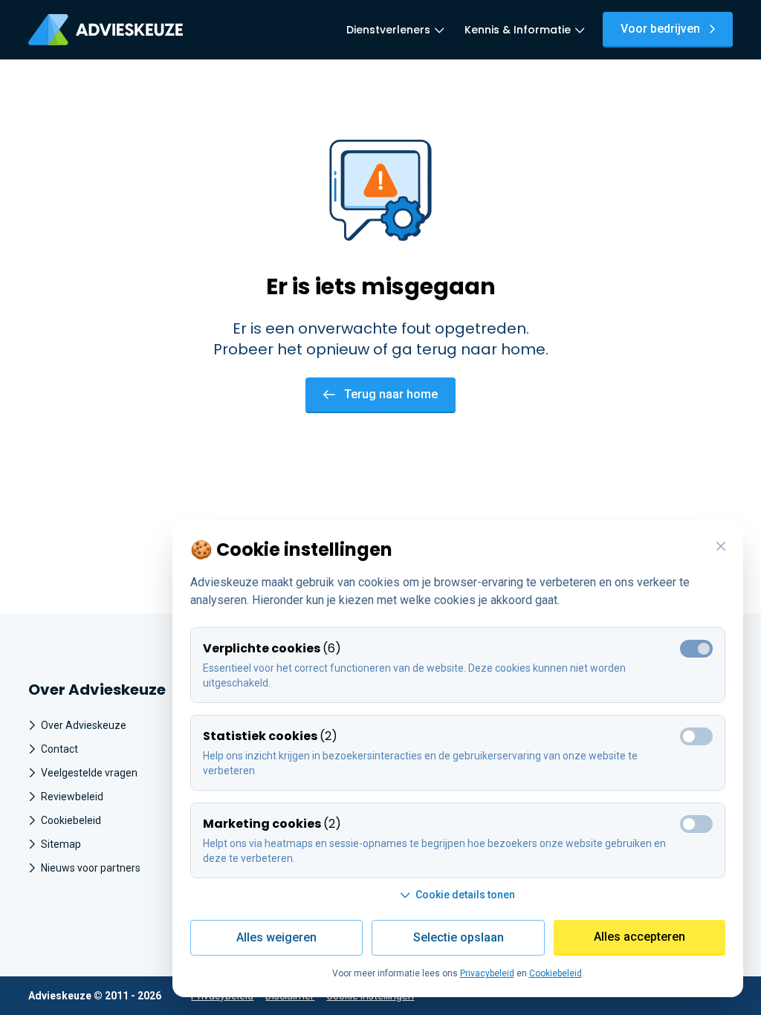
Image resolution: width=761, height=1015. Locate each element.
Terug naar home (391, 394)
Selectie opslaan (458, 937)
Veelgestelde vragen (89, 773)
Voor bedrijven (660, 29)
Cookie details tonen (465, 895)
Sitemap (61, 844)
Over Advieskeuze (83, 725)
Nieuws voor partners (90, 868)
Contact (59, 749)
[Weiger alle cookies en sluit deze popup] (720, 547)
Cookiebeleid (71, 820)
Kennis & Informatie (517, 29)
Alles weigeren (276, 937)
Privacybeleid (487, 973)
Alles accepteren (639, 937)
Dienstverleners (388, 29)
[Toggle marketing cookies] (696, 824)
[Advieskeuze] (105, 29)
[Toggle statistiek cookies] (696, 736)
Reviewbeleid (72, 796)
